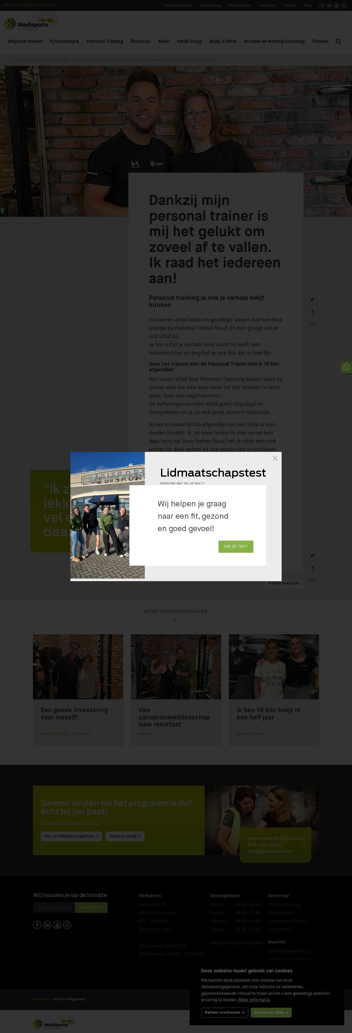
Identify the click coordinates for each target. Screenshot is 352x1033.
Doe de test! (236, 546)
